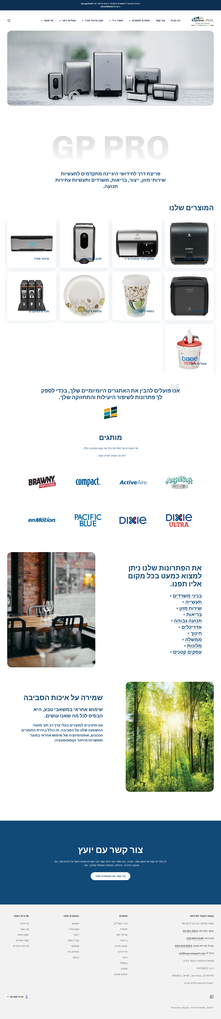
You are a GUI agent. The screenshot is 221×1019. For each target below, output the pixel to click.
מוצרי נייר (117, 20)
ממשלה (193, 639)
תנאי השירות (22, 940)
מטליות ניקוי (69, 20)
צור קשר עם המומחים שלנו (110, 876)
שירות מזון (190, 608)
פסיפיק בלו (73, 951)
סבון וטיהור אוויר (94, 20)
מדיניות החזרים (21, 946)
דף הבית (175, 20)
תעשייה (193, 602)
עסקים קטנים (187, 652)
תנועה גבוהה (188, 621)
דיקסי (76, 935)
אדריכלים (191, 627)
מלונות (194, 646)
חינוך (196, 633)
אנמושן (75, 923)
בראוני (76, 957)
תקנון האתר (23, 935)
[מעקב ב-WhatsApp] (212, 997)
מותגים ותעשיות (141, 20)
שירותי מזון (122, 935)
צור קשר (160, 20)
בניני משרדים (187, 596)
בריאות (194, 614)
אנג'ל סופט (73, 940)
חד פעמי (48, 20)
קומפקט (75, 946)
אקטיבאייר (74, 929)
